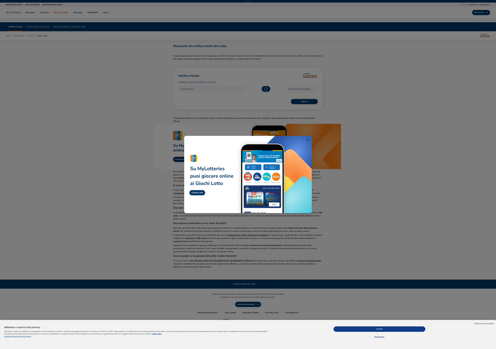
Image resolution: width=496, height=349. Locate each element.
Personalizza (379, 337)
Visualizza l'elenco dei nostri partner (17, 336)
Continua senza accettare (484, 323)
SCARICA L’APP (197, 193)
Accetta (379, 329)
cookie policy (157, 334)
